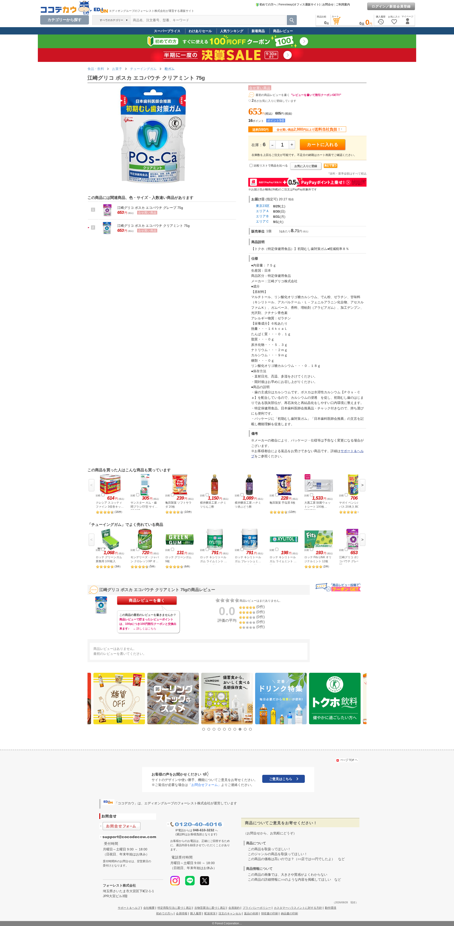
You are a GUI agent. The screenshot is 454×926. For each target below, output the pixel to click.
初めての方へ (267, 4)
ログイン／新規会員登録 (391, 6)
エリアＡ (262, 211)
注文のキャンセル (229, 913)
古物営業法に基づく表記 (210, 907)
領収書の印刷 (269, 913)
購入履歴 (195, 913)
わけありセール (200, 31)
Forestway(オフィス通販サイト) (299, 4)
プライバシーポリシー (257, 907)
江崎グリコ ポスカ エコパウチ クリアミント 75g (153, 225)
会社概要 (149, 907)
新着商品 (258, 31)
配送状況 (210, 913)
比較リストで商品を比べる (271, 165)
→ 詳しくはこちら (144, 628)
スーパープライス (167, 31)
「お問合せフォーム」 (204, 785)
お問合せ (328, 4)
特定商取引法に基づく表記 (174, 907)
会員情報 (181, 913)
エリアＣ (262, 221)
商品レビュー (283, 31)
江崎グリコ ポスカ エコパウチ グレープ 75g (150, 208)
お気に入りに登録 (305, 166)
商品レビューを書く (147, 600)
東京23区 (263, 206)
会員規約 (234, 907)
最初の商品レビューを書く (273, 95)
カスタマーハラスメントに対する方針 (298, 907)
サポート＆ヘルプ (129, 907)
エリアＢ (262, 216)
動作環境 (330, 907)
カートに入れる (322, 144)
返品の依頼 (251, 913)
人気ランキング (231, 31)
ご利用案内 (343, 4)
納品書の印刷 (289, 913)
